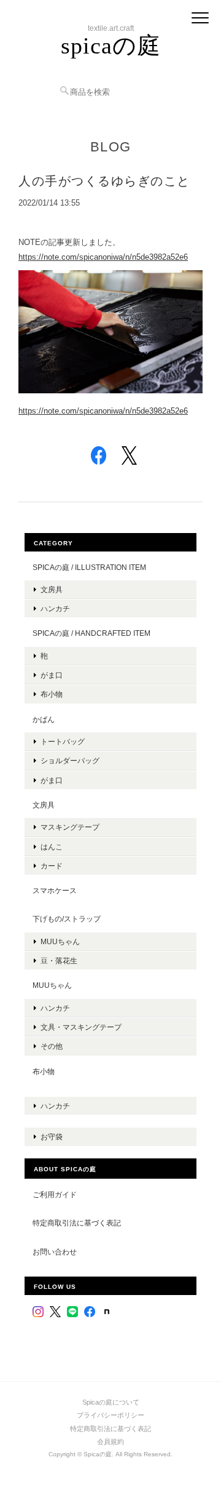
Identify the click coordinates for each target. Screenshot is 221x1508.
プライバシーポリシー (110, 1415)
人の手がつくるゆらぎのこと (104, 181)
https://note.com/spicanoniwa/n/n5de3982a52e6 (103, 257)
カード (52, 866)
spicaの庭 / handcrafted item (91, 633)
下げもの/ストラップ (67, 919)
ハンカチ (55, 608)
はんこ (52, 847)
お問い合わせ (55, 1252)
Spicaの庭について (110, 1402)
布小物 (52, 694)
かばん (44, 719)
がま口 (52, 675)
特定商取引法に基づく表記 (77, 1223)
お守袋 (52, 1137)
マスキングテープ (70, 827)
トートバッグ (63, 741)
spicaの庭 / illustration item (89, 567)
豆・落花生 (59, 961)
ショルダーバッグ (70, 760)
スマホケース (55, 890)
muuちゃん (60, 941)
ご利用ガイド (55, 1194)
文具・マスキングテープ (81, 1027)
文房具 (52, 589)
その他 (52, 1046)
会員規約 (110, 1441)
